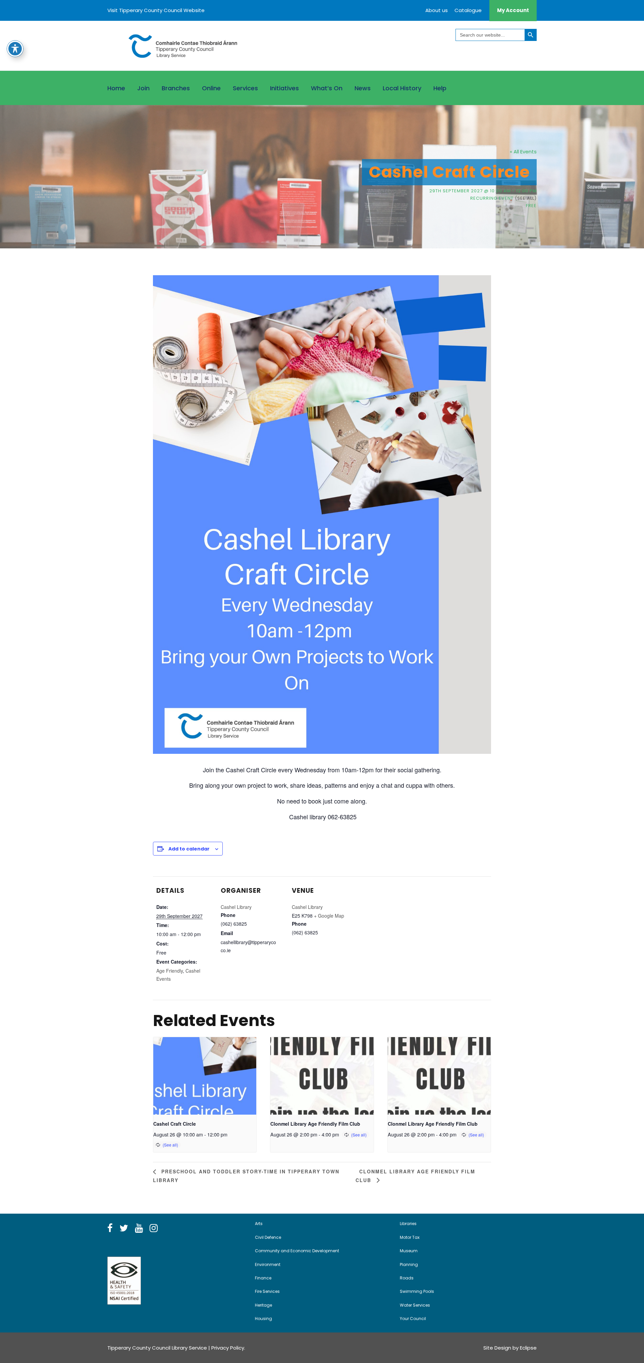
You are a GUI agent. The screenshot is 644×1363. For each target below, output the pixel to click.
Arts (259, 1223)
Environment (267, 1264)
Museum (409, 1251)
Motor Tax (410, 1237)
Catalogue (468, 10)
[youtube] (139, 1228)
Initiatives (284, 88)
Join (143, 88)
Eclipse (528, 1347)
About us (436, 10)
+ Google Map (329, 915)
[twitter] (123, 1228)
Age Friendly (169, 970)
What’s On (326, 88)
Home (116, 88)
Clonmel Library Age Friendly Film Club (315, 1123)
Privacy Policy (227, 1347)
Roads (407, 1278)
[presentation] (204, 1075)
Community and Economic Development (297, 1251)
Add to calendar (189, 848)
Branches (176, 88)
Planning (409, 1264)
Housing (263, 1318)
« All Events (523, 151)
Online (211, 88)
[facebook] (110, 1228)
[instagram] (154, 1228)
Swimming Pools (417, 1291)
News (363, 88)
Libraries (408, 1223)
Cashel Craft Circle (174, 1123)
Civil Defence (268, 1237)
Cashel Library (236, 907)
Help (439, 88)
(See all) (526, 198)
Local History (402, 88)
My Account (513, 10)
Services (245, 88)
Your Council (413, 1318)
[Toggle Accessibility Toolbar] (15, 49)
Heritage (263, 1305)
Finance (263, 1278)
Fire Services (267, 1291)
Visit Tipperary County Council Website (156, 10)
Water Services (415, 1305)
